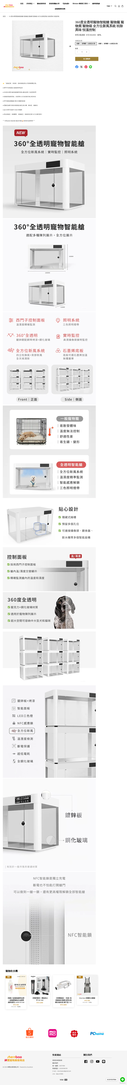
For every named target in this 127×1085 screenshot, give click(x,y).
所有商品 (29, 3)
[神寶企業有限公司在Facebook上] (85, 1063)
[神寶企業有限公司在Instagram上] (91, 1063)
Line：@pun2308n (57, 1074)
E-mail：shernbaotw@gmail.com (61, 1071)
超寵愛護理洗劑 (60, 9)
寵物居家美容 (41, 3)
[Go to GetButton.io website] (123, 1083)
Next (70, 46)
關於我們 (55, 1063)
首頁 (21, 3)
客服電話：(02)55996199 (59, 1068)
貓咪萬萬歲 (96, 3)
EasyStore (30, 1067)
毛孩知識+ (66, 3)
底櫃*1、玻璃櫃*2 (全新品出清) (85, 43)
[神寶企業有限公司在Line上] (103, 1063)
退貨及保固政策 (57, 1060)
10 (46, 69)
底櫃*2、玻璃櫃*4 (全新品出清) (108, 43)
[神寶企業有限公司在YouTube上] (97, 1063)
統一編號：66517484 (58, 1066)
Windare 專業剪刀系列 (80, 3)
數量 (76, 48)
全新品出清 (78, 41)
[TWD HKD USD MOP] (109, 6)
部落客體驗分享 (54, 3)
